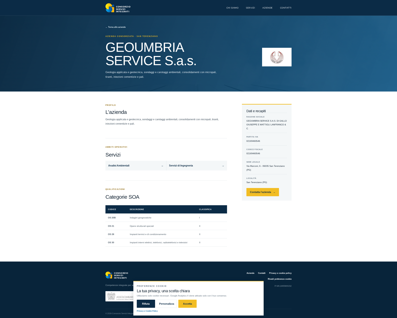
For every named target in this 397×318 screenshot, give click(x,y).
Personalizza (166, 303)
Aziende (267, 7)
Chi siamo (232, 7)
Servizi (250, 7)
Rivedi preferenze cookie (280, 279)
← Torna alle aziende (115, 27)
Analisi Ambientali (135, 165)
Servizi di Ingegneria (196, 165)
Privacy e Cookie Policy (147, 311)
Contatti (286, 7)
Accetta (187, 303)
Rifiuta (146, 303)
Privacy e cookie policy (280, 273)
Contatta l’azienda (262, 192)
